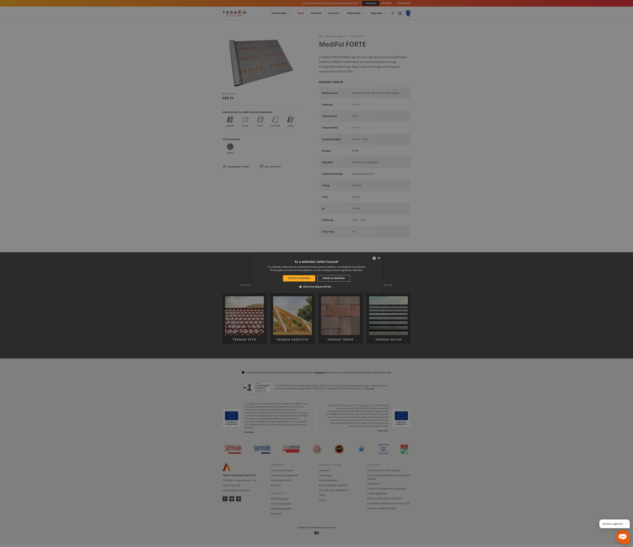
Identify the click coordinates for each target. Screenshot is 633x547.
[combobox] (374, 258)
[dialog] (316, 273)
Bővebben (357, 270)
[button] (316, 287)
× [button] (378, 258)
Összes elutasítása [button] (334, 278)
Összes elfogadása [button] (299, 278)
